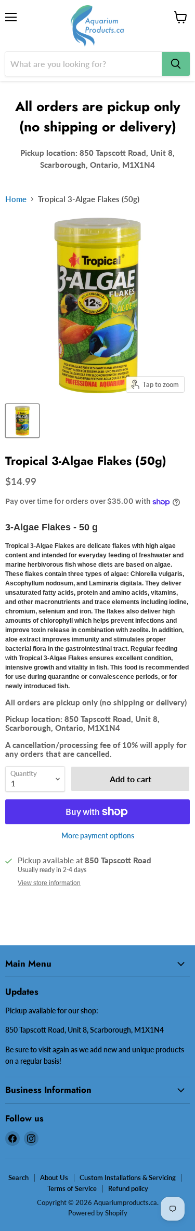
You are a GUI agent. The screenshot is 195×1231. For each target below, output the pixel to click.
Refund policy (128, 1188)
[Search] (176, 64)
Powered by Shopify (97, 1213)
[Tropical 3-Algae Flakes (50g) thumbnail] (22, 420)
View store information (49, 883)
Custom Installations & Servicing (128, 1177)
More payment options (97, 836)
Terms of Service (72, 1188)
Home (16, 199)
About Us (54, 1177)
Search (18, 1177)
